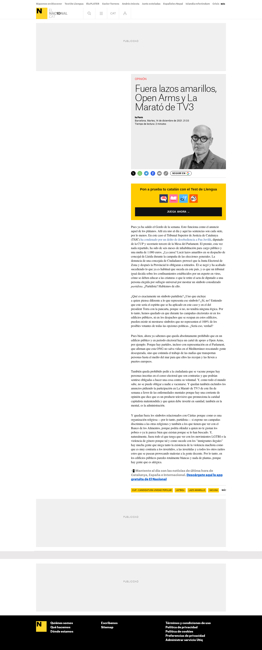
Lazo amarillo (197, 490)
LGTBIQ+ (180, 490)
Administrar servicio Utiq (184, 640)
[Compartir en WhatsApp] (140, 173)
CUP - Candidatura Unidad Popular (152, 490)
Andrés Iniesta (130, 4)
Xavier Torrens (110, 4)
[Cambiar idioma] (113, 13)
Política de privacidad (182, 627)
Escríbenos (109, 623)
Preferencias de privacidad (185, 635)
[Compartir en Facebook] (153, 173)
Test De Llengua (74, 4)
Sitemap (107, 627)
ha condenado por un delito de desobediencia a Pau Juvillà (176, 239)
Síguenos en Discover (49, 4)
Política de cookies (179, 631)
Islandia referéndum (198, 4)
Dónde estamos (61, 631)
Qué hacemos (60, 627)
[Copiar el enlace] (166, 173)
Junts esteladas (151, 4)
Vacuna (213, 490)
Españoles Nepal (173, 4)
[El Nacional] (41, 13)
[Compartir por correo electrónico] (159, 173)
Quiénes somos (61, 623)
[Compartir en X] (133, 173)
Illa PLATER (92, 4)
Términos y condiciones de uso (188, 623)
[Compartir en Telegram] (146, 173)
